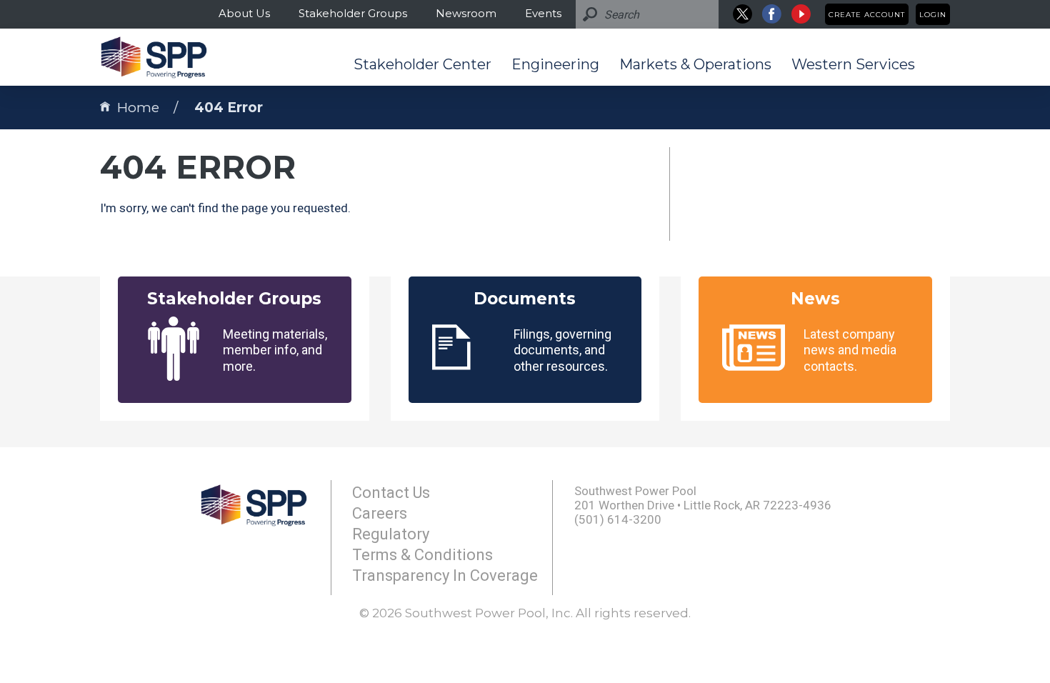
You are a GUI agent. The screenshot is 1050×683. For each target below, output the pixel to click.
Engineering (555, 64)
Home (138, 107)
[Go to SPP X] (742, 14)
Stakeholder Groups (353, 13)
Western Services (853, 64)
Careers (379, 513)
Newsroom (466, 13)
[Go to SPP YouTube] (801, 14)
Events (543, 13)
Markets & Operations (695, 64)
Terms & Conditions (422, 555)
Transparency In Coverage (445, 575)
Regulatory (390, 534)
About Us (244, 13)
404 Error (228, 107)
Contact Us (391, 493)
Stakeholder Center (422, 64)
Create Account (867, 14)
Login (932, 14)
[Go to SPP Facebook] (771, 14)
